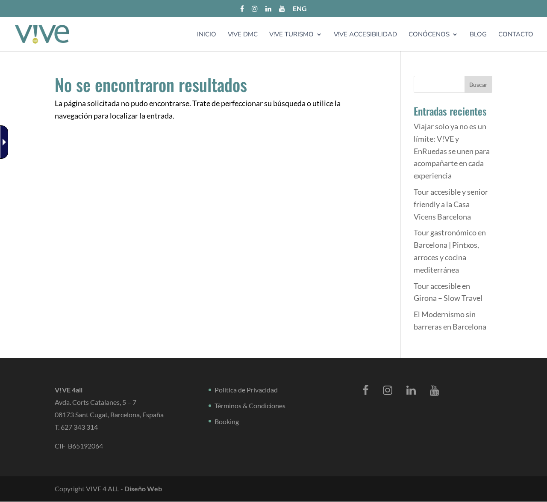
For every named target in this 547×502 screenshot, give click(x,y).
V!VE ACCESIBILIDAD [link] (365, 35)
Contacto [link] (515, 35)
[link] (6, 142)
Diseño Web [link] (143, 488)
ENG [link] (300, 8)
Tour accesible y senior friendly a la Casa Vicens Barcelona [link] (451, 204)
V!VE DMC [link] (243, 35)
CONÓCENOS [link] (429, 35)
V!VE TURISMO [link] (291, 35)
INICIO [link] (206, 35)
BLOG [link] (478, 35)
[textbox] (453, 84)
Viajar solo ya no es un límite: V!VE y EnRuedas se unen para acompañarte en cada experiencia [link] (452, 151)
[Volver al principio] (42, 33)
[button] (478, 84)
